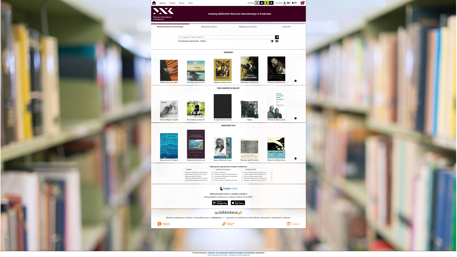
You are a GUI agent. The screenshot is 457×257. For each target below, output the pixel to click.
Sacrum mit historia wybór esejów (253, 176)
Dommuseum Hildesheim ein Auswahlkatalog (227, 176)
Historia (172, 3)
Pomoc (181, 3)
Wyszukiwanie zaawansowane (188, 41)
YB (266, 3)
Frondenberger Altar (220, 178)
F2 (294, 3)
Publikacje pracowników (248, 27)
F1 (289, 3)
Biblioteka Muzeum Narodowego (170, 27)
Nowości (162, 3)
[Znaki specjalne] (277, 41)
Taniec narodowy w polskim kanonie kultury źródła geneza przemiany (233, 180)
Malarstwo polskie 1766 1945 (193, 176)
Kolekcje (203, 41)
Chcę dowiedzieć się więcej (217, 255)
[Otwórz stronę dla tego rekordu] (169, 71)
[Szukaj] (277, 37)
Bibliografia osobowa (209, 27)
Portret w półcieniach (220, 172)
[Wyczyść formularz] (272, 41)
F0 (285, 3)
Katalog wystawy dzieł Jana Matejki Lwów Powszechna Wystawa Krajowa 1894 (265, 174)
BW (261, 3)
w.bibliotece (217, 218)
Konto (190, 3)
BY (271, 3)
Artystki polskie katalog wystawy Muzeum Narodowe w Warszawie (203, 180)
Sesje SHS (287, 27)
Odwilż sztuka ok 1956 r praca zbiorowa (196, 174)
